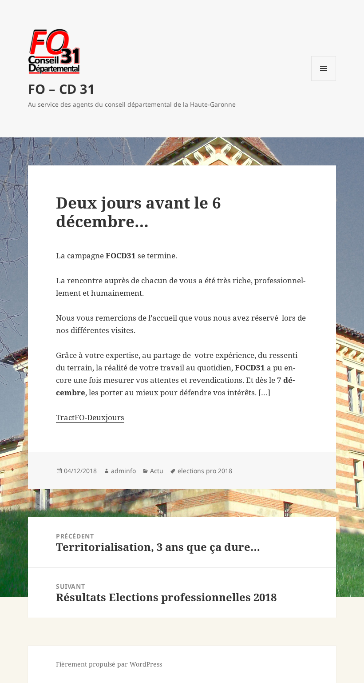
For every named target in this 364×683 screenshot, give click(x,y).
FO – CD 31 (61, 88)
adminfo (123, 470)
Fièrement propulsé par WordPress (109, 664)
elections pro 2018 (205, 470)
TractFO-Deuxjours (90, 417)
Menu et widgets (324, 80)
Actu (156, 470)
